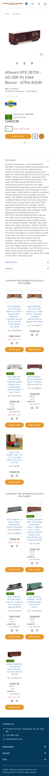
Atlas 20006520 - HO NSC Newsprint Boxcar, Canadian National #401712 (35, 381)
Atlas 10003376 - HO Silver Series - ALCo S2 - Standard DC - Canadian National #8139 (14, 602)
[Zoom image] (42, 55)
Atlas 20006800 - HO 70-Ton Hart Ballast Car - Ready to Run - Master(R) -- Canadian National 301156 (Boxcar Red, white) (34, 314)
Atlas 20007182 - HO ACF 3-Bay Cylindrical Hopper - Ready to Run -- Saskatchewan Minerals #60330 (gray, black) (14, 384)
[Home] (11, 4)
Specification (11, 262)
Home (7, 14)
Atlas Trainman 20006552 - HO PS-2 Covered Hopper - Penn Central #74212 (34, 602)
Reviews (9, 268)
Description (10, 160)
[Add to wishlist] (16, 343)
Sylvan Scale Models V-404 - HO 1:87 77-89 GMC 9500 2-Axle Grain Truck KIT (14, 457)
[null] (17, 63)
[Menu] (45, 4)
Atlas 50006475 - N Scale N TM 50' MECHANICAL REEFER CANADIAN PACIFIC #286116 (14, 524)
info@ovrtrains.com (14, 739)
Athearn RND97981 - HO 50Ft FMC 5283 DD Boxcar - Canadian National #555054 (14, 669)
